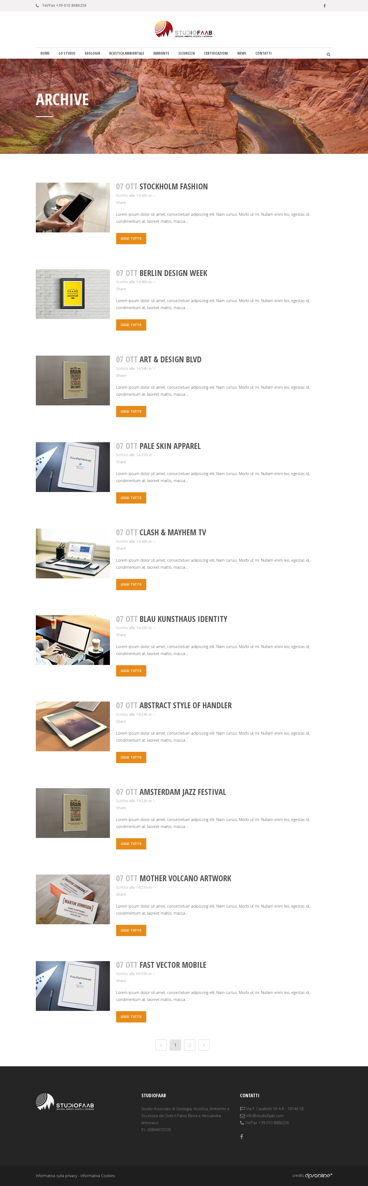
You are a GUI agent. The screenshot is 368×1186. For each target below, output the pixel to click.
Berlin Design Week (173, 272)
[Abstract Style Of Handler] (73, 726)
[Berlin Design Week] (73, 294)
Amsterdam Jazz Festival (183, 791)
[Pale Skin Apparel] (73, 467)
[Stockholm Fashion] (73, 207)
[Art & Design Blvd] (73, 380)
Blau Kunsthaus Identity (183, 618)
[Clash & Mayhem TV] (73, 553)
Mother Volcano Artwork (185, 878)
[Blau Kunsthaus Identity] (73, 640)
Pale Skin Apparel (170, 445)
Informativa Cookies (98, 1175)
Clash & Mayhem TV (173, 532)
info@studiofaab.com (265, 1115)
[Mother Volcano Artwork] (73, 899)
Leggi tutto (131, 238)
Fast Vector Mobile (173, 964)
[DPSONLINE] (318, 1175)
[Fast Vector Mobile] (73, 986)
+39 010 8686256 (71, 5)
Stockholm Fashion (174, 186)
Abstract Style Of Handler (186, 705)
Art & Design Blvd (171, 359)
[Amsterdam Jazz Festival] (73, 813)
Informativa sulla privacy (56, 1175)
